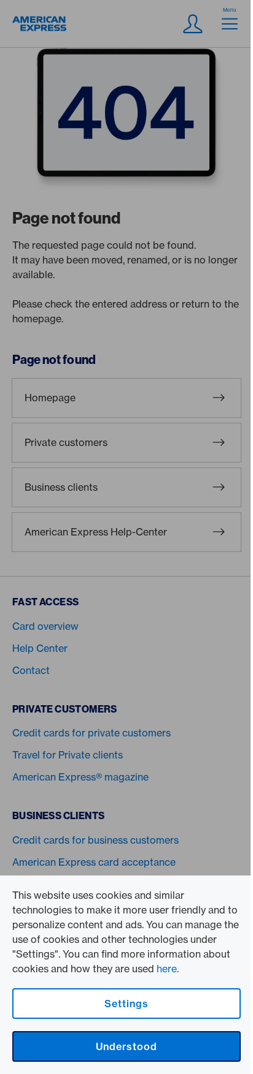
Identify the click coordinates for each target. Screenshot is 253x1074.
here (167, 968)
